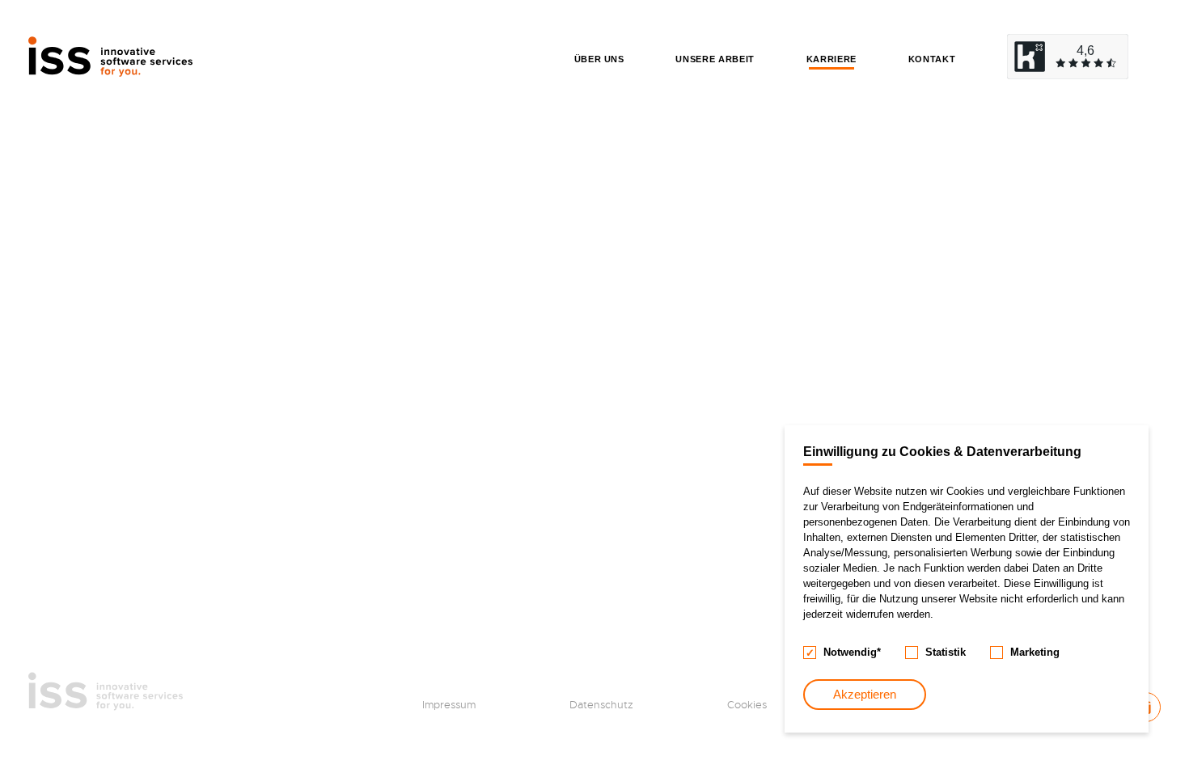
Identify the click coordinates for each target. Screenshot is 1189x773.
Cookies (747, 705)
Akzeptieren (864, 694)
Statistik (945, 652)
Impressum (449, 705)
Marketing (1035, 652)
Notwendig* (852, 652)
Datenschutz (601, 705)
